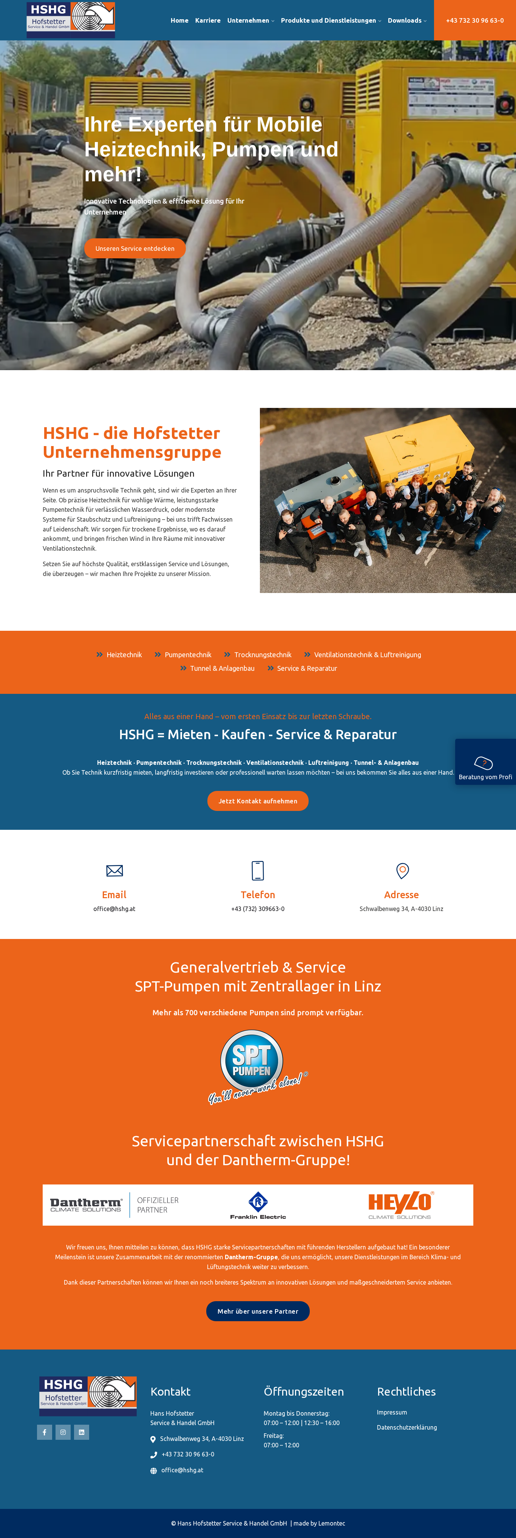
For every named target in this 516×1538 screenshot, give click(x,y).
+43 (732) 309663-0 (257, 908)
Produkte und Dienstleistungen (328, 20)
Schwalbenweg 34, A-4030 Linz (401, 908)
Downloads (405, 20)
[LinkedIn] (81, 1432)
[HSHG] (81, 20)
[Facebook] (44, 1432)
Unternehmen (248, 20)
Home (179, 20)
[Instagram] (63, 1432)
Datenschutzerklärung (407, 1427)
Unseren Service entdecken (135, 248)
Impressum (392, 1412)
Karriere (208, 20)
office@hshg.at (114, 908)
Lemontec (331, 1523)
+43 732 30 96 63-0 (475, 20)
